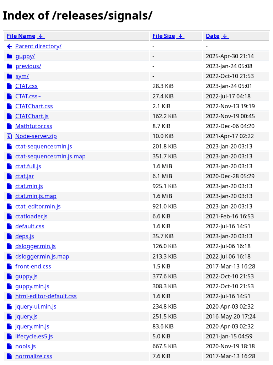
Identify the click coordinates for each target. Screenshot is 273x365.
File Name (21, 36)
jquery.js (26, 316)
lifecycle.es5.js (34, 336)
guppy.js (26, 276)
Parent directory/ (38, 46)
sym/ (22, 76)
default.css (29, 226)
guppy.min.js (32, 286)
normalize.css (33, 356)
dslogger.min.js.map (42, 256)
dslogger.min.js (35, 246)
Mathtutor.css (33, 126)
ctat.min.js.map (36, 196)
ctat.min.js (29, 186)
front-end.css (33, 266)
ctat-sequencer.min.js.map (50, 156)
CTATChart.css (34, 106)
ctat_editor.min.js (38, 206)
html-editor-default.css (46, 296)
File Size (163, 36)
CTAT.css (26, 86)
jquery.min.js (32, 326)
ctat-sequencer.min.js (43, 146)
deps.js (24, 236)
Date (212, 36)
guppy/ (25, 56)
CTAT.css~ (28, 96)
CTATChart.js (32, 116)
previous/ (28, 66)
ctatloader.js (31, 216)
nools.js (25, 346)
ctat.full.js (28, 166)
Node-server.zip (36, 136)
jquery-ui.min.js (36, 306)
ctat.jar (24, 176)
